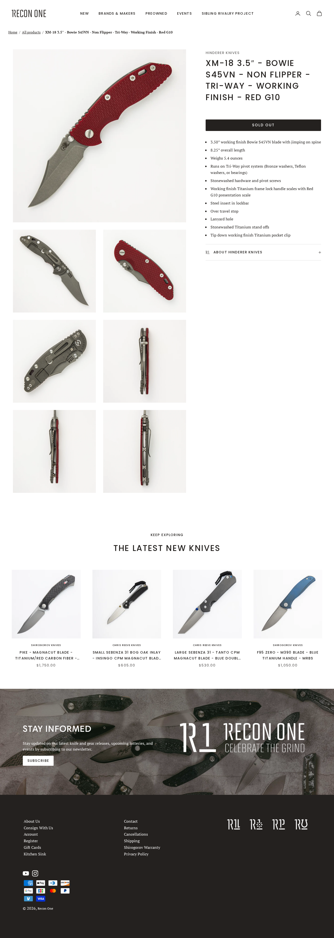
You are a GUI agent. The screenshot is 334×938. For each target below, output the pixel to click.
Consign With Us (38, 827)
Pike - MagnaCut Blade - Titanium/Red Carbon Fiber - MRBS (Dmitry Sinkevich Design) (46, 655)
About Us (32, 821)
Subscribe (38, 760)
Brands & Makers (117, 13)
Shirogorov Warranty (142, 847)
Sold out (263, 125)
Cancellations (136, 834)
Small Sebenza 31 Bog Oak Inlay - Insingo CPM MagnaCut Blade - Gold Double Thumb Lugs (126, 655)
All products (31, 32)
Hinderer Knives (223, 52)
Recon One (45, 908)
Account (31, 834)
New (84, 13)
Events (184, 13)
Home (12, 32)
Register (31, 841)
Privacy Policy (136, 854)
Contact (131, 821)
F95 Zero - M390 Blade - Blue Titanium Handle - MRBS (288, 655)
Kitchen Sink (35, 854)
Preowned (156, 13)
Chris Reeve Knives (126, 645)
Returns (131, 827)
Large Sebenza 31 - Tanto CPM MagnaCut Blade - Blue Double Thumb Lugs (207, 655)
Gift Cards (32, 847)
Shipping (132, 841)
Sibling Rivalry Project (228, 13)
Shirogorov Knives (46, 645)
